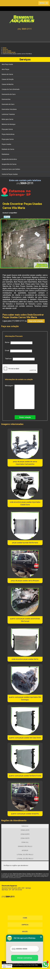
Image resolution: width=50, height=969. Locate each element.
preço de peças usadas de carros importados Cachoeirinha (25, 463)
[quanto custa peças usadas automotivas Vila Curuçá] (25, 601)
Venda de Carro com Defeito (11, 169)
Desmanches (6, 99)
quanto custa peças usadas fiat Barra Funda (25, 776)
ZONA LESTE (25, 830)
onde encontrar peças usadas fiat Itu (25, 659)
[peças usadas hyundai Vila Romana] (25, 525)
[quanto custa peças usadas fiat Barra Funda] (25, 758)
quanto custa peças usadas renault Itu (25, 814)
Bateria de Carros (7, 74)
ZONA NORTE (25, 834)
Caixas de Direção (7, 79)
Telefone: (9, 359)
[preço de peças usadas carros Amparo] (25, 563)
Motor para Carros (7, 119)
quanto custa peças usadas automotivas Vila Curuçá (25, 620)
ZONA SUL (25, 842)
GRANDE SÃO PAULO (25, 846)
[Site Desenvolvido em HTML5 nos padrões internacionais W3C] (7, 967)
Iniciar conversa (24, 958)
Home (25, 918)
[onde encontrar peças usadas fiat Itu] (25, 641)
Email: (7, 350)
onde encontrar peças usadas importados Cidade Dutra (25, 503)
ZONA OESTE (25, 838)
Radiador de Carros (8, 149)
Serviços (25, 59)
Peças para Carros (8, 139)
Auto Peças (5, 69)
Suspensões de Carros (9, 164)
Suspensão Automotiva (9, 159)
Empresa (25, 925)
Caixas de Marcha (7, 84)
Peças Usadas (6, 144)
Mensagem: (9, 386)
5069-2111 (27, 29)
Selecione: (25, 826)
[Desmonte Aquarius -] (25, 18)
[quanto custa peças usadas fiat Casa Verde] (25, 720)
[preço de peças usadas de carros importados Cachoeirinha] (25, 444)
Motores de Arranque (8, 124)
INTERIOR (25, 850)
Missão (25, 931)
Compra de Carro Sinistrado (10, 89)
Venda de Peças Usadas (10, 174)
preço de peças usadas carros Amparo (25, 581)
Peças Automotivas (8, 134)
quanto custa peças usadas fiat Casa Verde (25, 738)
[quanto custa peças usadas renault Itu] (25, 796)
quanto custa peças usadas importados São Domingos (25, 698)
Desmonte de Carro (8, 104)
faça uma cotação (36, 321)
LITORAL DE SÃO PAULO (25, 854)
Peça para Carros (7, 129)
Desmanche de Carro (8, 94)
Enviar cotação (25, 417)
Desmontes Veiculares (9, 109)
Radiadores (5, 154)
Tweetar (7, 217)
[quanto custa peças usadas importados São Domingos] (25, 679)
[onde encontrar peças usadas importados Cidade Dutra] (25, 484)
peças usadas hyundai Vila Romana (25, 543)
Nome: (7, 342)
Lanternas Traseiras (8, 114)
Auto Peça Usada (7, 64)
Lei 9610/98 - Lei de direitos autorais (11, 877)
